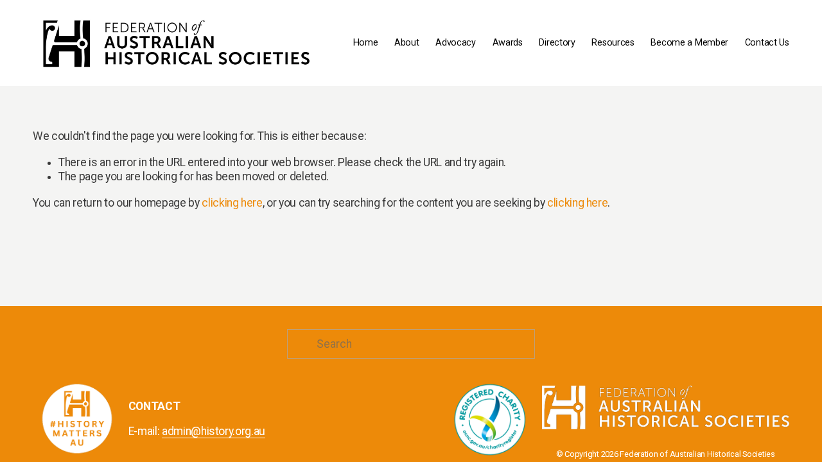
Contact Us (767, 42)
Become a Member (689, 42)
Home (365, 42)
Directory (557, 42)
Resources (612, 42)
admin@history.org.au (213, 431)
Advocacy (455, 42)
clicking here (232, 202)
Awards (508, 42)
